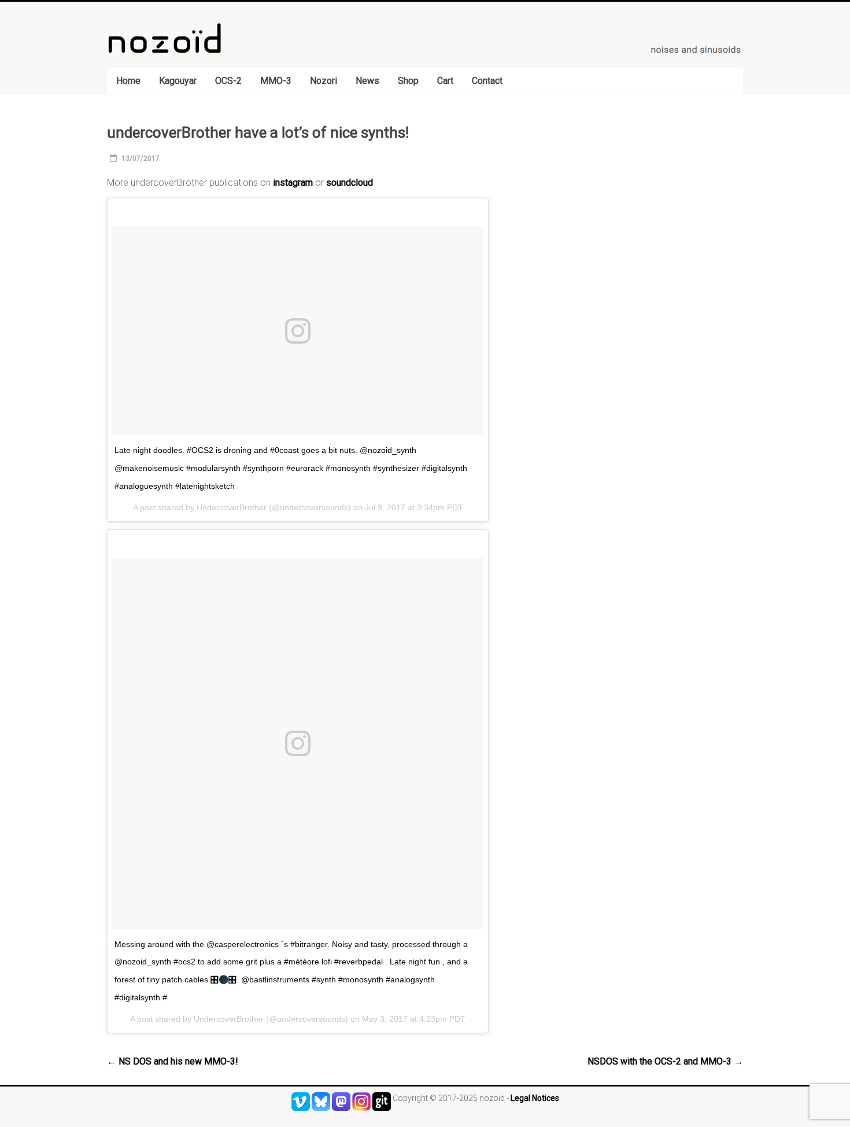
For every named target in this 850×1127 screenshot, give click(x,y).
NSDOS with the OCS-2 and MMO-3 (665, 1061)
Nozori (323, 80)
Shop (408, 80)
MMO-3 (275, 80)
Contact (487, 80)
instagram (293, 182)
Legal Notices (535, 1098)
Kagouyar (178, 80)
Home (128, 80)
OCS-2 (228, 80)
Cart (445, 80)
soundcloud (349, 182)
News (367, 80)
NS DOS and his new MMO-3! (172, 1061)
